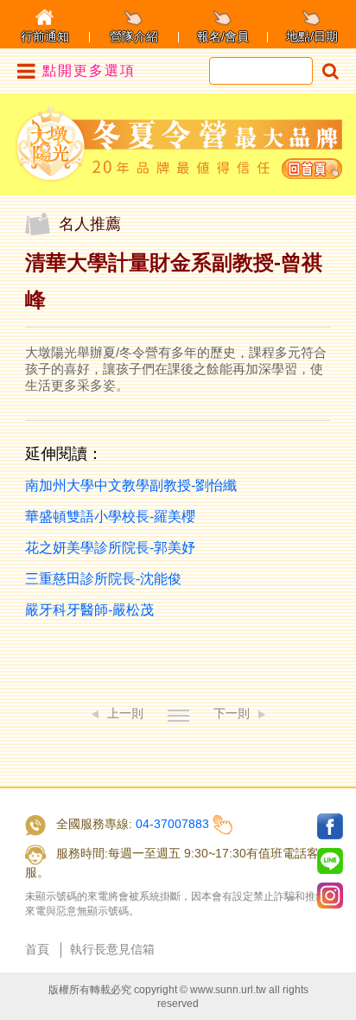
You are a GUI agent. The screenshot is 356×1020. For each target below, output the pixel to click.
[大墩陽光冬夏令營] (178, 143)
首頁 (37, 949)
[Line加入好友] (330, 861)
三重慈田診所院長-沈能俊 (103, 578)
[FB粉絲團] (330, 826)
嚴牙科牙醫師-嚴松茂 (89, 609)
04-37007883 (172, 824)
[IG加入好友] (330, 895)
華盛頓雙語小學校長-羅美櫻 (110, 516)
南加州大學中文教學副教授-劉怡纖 (131, 485)
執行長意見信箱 (112, 949)
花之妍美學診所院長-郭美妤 (110, 547)
